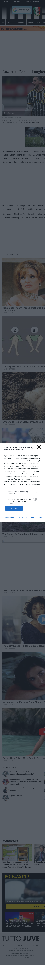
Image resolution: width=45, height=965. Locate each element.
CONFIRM (14, 508)
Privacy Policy (36, 517)
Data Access (22, 517)
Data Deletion (8, 517)
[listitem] (22, 492)
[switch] (35, 499)
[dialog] (22, 482)
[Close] (40, 447)
